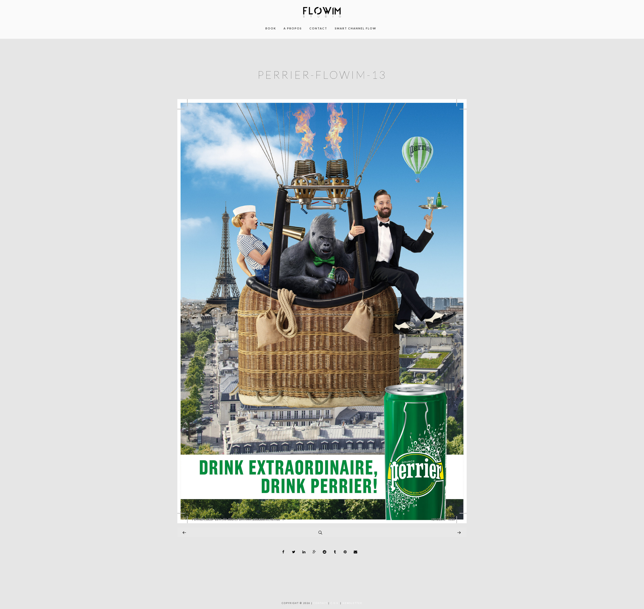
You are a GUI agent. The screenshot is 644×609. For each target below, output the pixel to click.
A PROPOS (293, 28)
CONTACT (318, 28)
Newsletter (352, 603)
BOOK (270, 28)
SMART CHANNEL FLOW (355, 28)
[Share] (283, 552)
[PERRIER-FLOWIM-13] (322, 522)
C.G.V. (335, 603)
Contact (320, 603)
